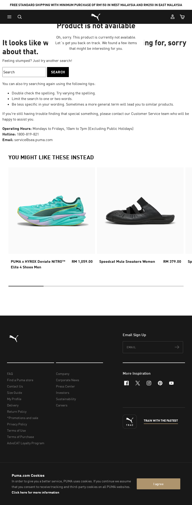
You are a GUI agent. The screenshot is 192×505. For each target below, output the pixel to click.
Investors (62, 393)
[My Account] (172, 16)
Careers (61, 405)
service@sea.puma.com (33, 139)
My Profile (14, 399)
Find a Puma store (20, 380)
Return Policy (16, 411)
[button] (10, 16)
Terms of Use (16, 430)
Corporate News (67, 380)
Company (62, 374)
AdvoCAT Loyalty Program (25, 443)
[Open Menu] (10, 16)
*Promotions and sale (22, 418)
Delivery (12, 405)
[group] (51, 219)
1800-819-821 (28, 134)
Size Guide (14, 393)
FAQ (10, 374)
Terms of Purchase (20, 437)
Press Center (65, 386)
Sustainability (66, 399)
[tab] (26, 286)
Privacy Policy (17, 424)
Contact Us (15, 386)
